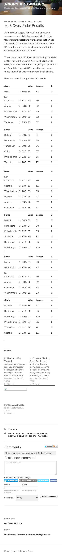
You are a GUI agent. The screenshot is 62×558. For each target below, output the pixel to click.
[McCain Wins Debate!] (15, 394)
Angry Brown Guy (24, 4)
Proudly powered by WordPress (18, 551)
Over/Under (41, 433)
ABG (39, 22)
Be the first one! (45, 453)
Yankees (43, 436)
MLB (18, 433)
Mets (11, 433)
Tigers (33, 436)
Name (7, 484)
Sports (12, 429)
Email (24, 484)
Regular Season (18, 436)
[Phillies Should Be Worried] (17, 370)
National (27, 433)
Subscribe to (10, 498)
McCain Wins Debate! (14, 405)
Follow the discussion (55, 446)
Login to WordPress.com (28, 480)
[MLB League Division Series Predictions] (42, 370)
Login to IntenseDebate (11, 480)
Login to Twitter (43, 480)
